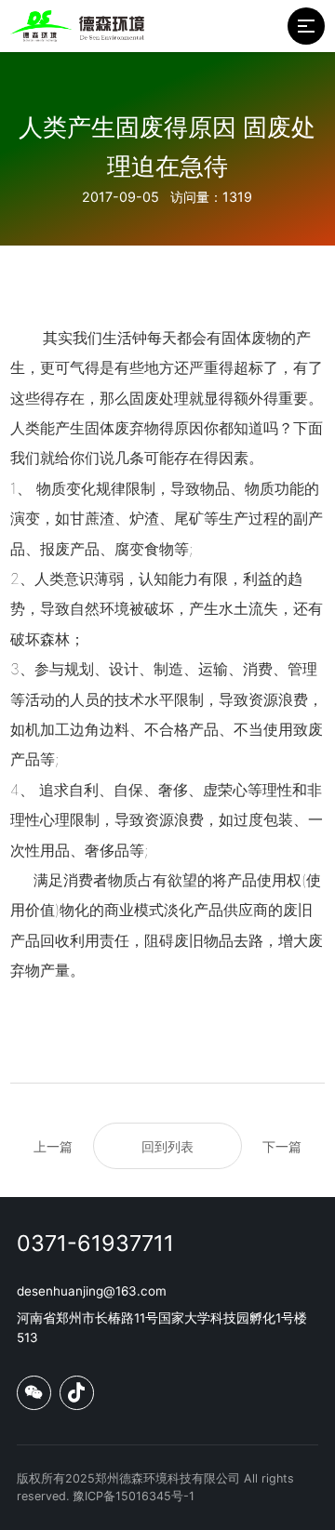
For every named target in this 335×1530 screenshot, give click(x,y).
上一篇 (53, 1146)
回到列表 (167, 1146)
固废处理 (159, 398)
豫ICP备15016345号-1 (133, 1496)
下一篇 (282, 1146)
